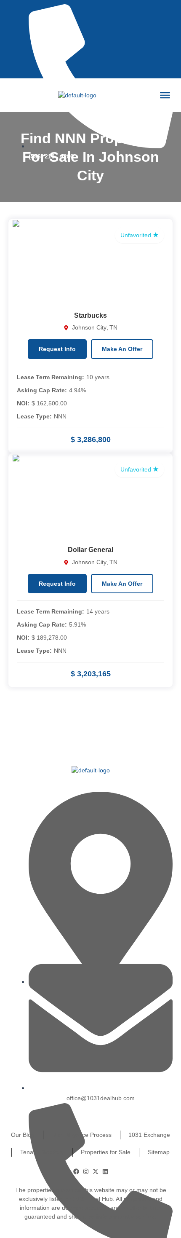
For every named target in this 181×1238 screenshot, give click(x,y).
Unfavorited (136, 235)
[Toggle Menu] (165, 95)
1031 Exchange (149, 1134)
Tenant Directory (42, 1152)
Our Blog (23, 1134)
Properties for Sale (105, 1152)
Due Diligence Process (81, 1134)
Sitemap (159, 1152)
